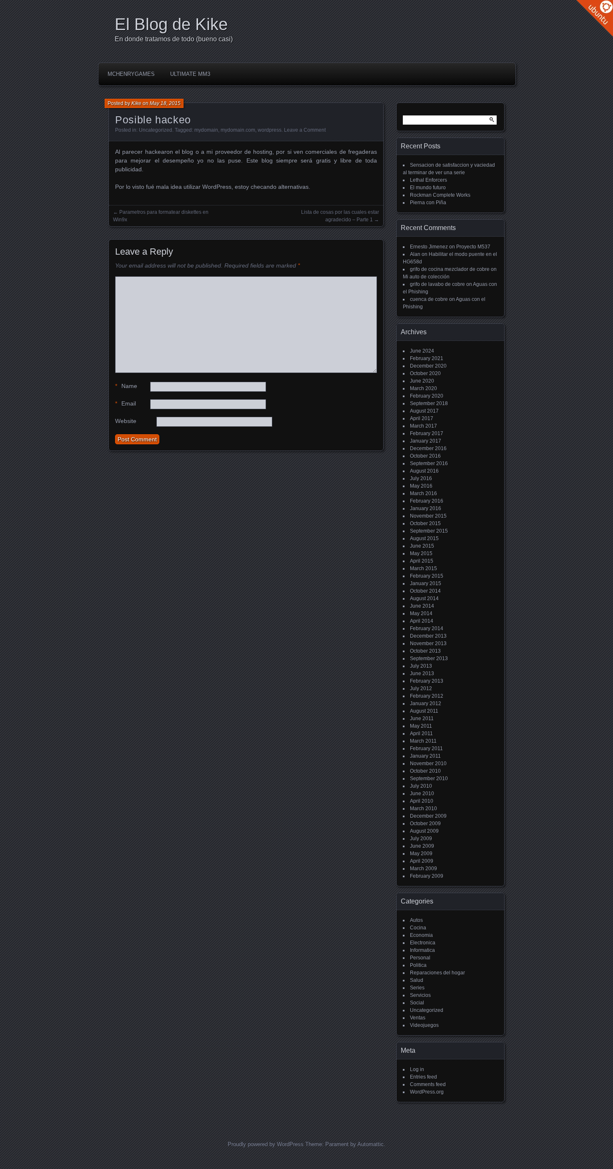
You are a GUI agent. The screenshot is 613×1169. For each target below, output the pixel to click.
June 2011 (422, 718)
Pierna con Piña (428, 202)
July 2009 (421, 838)
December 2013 (428, 636)
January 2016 (425, 508)
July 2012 (421, 688)
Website (125, 421)
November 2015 (428, 516)
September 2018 (429, 403)
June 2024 (422, 351)
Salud (416, 980)
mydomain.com (238, 130)
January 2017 (425, 441)
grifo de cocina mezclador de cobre (450, 269)
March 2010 (423, 808)
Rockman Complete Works (440, 195)
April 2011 (421, 733)
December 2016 (428, 448)
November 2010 (428, 763)
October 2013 (425, 651)
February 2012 (426, 696)
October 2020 (425, 373)
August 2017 (424, 411)
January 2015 (425, 583)
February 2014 (426, 628)
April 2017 (421, 418)
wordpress (269, 130)
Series (417, 988)
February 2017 (426, 433)
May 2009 (421, 853)
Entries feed (423, 1077)
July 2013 (421, 666)
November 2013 (428, 643)
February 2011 (426, 748)
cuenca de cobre (429, 299)
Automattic (370, 1144)
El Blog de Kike (171, 24)
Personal (420, 958)
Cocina (418, 928)
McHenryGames (131, 74)
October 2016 (425, 456)
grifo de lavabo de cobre (437, 284)
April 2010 (421, 801)
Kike (136, 103)
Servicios (420, 995)
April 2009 (421, 861)
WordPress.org (427, 1092)
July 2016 (421, 478)
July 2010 (421, 786)
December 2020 (428, 366)
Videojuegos (424, 1025)
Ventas (417, 1018)
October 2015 (425, 523)
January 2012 (425, 703)
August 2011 (424, 711)
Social (417, 1003)
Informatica (422, 950)
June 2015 (422, 546)
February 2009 (426, 876)
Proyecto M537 (473, 247)
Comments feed (428, 1084)
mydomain (206, 130)
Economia (421, 935)
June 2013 (422, 673)
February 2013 (426, 681)
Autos (416, 920)
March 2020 (423, 388)
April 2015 (421, 561)
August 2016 (424, 471)
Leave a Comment (305, 130)
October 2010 (425, 771)
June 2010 (422, 793)
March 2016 (423, 493)
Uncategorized (155, 130)
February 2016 (426, 501)
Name (126, 386)
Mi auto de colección (426, 277)
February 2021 (426, 358)
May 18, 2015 (165, 103)
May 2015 (421, 553)
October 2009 (425, 823)
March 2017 (423, 426)
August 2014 (424, 598)
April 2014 (421, 621)
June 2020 (422, 381)
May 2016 (421, 486)
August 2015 (424, 538)
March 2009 (423, 868)
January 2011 (425, 756)
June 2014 (422, 606)
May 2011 (421, 726)
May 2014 (421, 613)
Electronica (422, 943)
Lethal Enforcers (428, 180)
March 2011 (423, 741)
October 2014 (425, 591)
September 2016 (429, 463)
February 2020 (426, 396)
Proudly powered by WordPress (266, 1144)
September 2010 (429, 778)
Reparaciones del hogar (437, 973)
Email (125, 403)
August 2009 (424, 831)
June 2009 (422, 846)
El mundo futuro (428, 187)
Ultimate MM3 (190, 74)
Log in (417, 1069)
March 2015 (423, 568)
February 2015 (426, 576)
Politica (418, 965)
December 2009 (428, 816)
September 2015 (429, 531)
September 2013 (429, 658)
